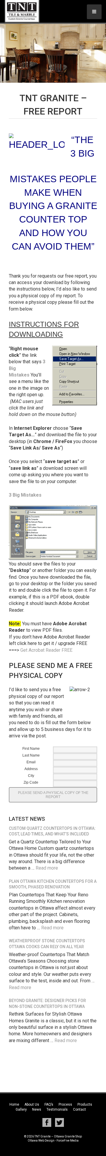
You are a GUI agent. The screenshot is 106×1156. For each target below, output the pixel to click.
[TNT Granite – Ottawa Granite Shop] (28, 11)
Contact (79, 1109)
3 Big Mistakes (25, 495)
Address (31, 769)
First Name (31, 749)
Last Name (31, 755)
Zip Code (31, 782)
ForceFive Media (68, 1140)
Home (14, 1104)
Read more (47, 868)
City (31, 776)
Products (84, 1104)
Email (31, 762)
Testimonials (57, 1109)
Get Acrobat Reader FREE (46, 650)
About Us (31, 1104)
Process (65, 1104)
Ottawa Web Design (41, 1140)
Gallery (21, 1109)
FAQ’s (48, 1104)
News (36, 1109)
